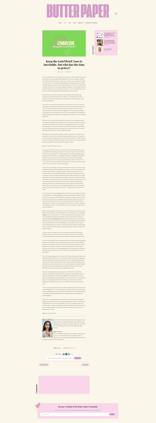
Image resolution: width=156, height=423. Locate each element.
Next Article (85, 364)
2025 (64, 22)
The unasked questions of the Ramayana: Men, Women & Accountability (109, 42)
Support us (81, 22)
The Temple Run (108, 49)
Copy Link (77, 358)
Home (60, 22)
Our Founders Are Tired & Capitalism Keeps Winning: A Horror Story (109, 34)
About (74, 22)
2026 (69, 22)
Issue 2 (59, 348)
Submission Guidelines (91, 22)
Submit (112, 414)
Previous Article (43, 364)
